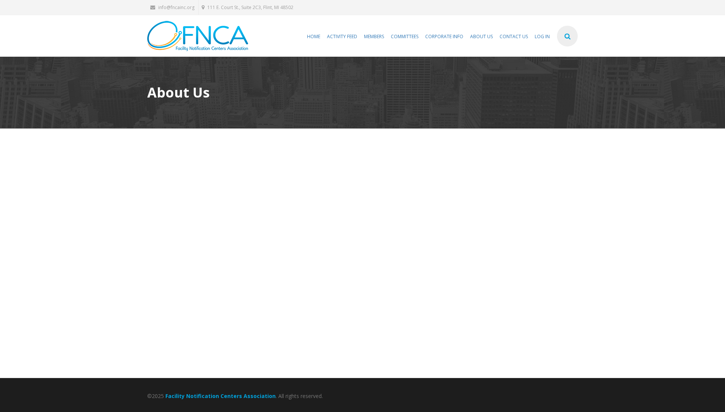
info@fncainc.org (176, 7)
